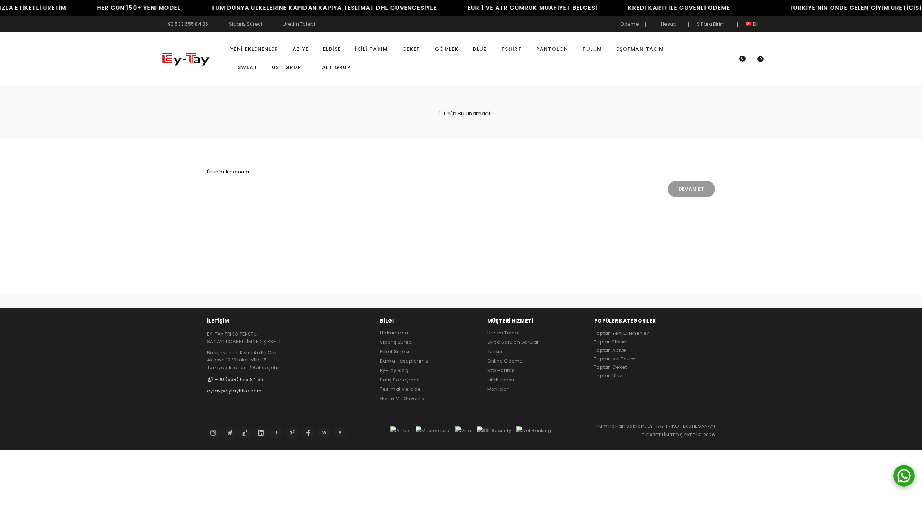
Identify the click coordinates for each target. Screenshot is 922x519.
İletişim (495, 351)
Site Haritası (501, 370)
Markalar (498, 389)
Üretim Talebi (503, 333)
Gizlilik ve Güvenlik (402, 398)
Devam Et (691, 188)
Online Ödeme (505, 361)
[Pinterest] (292, 433)
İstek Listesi (500, 379)
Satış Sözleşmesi (400, 379)
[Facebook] (308, 433)
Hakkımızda (394, 333)
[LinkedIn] (261, 433)
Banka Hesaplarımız (404, 361)
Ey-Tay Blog (394, 370)
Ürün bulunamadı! (468, 113)
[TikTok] (245, 433)
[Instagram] (213, 433)
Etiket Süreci (394, 351)
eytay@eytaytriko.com (234, 390)
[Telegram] (229, 433)
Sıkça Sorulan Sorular (513, 342)
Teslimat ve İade (400, 389)
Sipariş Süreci (396, 342)
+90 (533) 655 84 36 (238, 379)
